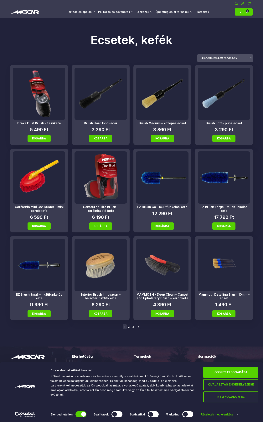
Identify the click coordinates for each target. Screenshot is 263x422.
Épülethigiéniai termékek (172, 11)
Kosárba (39, 138)
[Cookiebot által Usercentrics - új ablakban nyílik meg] (25, 414)
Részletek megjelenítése (217, 414)
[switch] (116, 414)
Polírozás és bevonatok (114, 11)
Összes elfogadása (230, 372)
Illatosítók (202, 11)
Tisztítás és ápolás (79, 11)
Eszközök (143, 11)
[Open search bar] (236, 3)
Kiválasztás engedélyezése (231, 384)
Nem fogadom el (231, 396)
